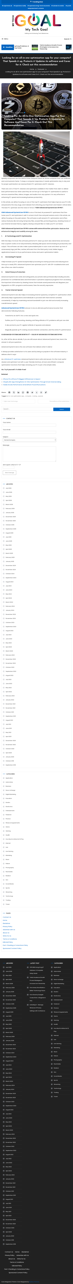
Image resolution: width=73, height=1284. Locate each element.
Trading (8, 900)
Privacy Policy (7, 926)
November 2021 (10, 708)
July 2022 (8, 679)
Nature (8, 863)
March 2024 (9, 602)
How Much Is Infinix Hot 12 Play (15, 839)
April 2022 (9, 692)
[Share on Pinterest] (27, 392)
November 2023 (11, 618)
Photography (10, 867)
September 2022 (11, 671)
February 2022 (10, 696)
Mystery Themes (34, 1282)
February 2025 (10, 557)
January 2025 (10, 561)
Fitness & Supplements (13, 823)
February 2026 (10, 508)
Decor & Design (10, 790)
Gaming (8, 831)
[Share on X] (14, 392)
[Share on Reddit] (32, 392)
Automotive (9, 782)
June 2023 (9, 639)
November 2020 (11, 745)
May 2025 (9, 545)
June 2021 (9, 728)
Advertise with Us (9, 930)
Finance (8, 819)
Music (7, 859)
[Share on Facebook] (9, 392)
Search (66, 39)
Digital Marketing (11, 794)
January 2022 (10, 700)
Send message (9, 472)
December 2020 (11, 740)
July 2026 (8, 488)
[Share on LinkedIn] (18, 392)
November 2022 (11, 663)
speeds (40, 396)
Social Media (10, 884)
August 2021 (9, 720)
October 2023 (10, 622)
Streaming (9, 892)
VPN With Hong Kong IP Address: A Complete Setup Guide (37, 970)
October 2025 (10, 525)
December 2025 (11, 517)
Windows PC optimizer (13, 359)
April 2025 (9, 549)
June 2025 (9, 541)
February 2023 (10, 655)
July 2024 (9, 586)
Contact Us (7, 917)
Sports (8, 888)
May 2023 (9, 643)
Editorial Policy (8, 942)
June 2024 (9, 590)
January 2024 (10, 610)
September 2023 (11, 626)
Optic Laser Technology (11, 401)
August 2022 (9, 675)
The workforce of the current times (59, 401)
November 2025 (11, 521)
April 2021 (8, 736)
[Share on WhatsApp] (23, 392)
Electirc (8, 802)
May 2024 (9, 594)
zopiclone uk (7, 6)
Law (7, 847)
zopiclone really (20, 6)
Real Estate (9, 872)
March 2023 (9, 651)
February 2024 (10, 606)
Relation (8, 876)
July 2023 (8, 635)
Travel (8, 904)
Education (9, 798)
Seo (7, 880)
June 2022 (9, 683)
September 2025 (11, 529)
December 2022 (11, 659)
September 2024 (11, 578)
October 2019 (10, 761)
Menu (6, 39)
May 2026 (9, 496)
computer (28, 396)
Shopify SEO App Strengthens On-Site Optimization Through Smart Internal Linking (32, 382)
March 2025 (9, 553)
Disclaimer (6, 923)
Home (5, 920)
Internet (8, 843)
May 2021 (8, 732)
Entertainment (10, 811)
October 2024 (10, 574)
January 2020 (10, 757)
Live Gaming (9, 851)
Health (8, 835)
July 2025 (8, 537)
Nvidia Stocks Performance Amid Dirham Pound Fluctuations (24, 385)
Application (9, 778)
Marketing (9, 855)
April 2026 (9, 500)
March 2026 (9, 504)
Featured (7, 109)
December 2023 (11, 614)
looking (35, 396)
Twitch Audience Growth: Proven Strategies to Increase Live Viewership (47, 47)
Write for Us (7, 936)
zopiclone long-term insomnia (39, 6)
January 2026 (10, 512)
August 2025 (9, 533)
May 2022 (9, 688)
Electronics (9, 806)
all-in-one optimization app (15, 396)
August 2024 (9, 582)
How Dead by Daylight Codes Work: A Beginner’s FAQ (38, 998)
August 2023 (9, 631)
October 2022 (10, 667)
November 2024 (11, 569)
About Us (6, 933)
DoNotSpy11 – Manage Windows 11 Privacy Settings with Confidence (37, 1008)
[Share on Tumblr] (36, 392)
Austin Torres (19, 113)
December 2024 (11, 565)
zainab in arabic (58, 6)
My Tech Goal (36, 29)
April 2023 (9, 647)
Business (8, 786)
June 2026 (9, 492)
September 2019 (11, 765)
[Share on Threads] (41, 392)
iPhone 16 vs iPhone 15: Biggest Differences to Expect (21, 379)
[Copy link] (46, 392)
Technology (9, 896)
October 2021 (10, 712)
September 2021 (11, 716)
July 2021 (8, 724)
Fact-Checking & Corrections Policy (15, 945)
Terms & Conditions (10, 939)
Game (8, 827)
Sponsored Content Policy (12, 948)
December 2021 (10, 704)
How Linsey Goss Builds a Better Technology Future (37, 989)
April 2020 (9, 753)
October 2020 (10, 749)
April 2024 (9, 598)
